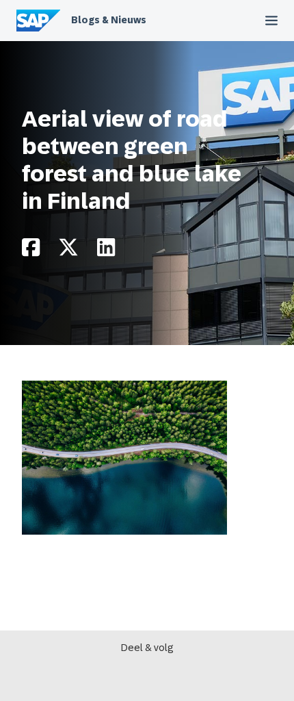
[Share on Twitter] (68, 251)
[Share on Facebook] (31, 251)
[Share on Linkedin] (106, 251)
